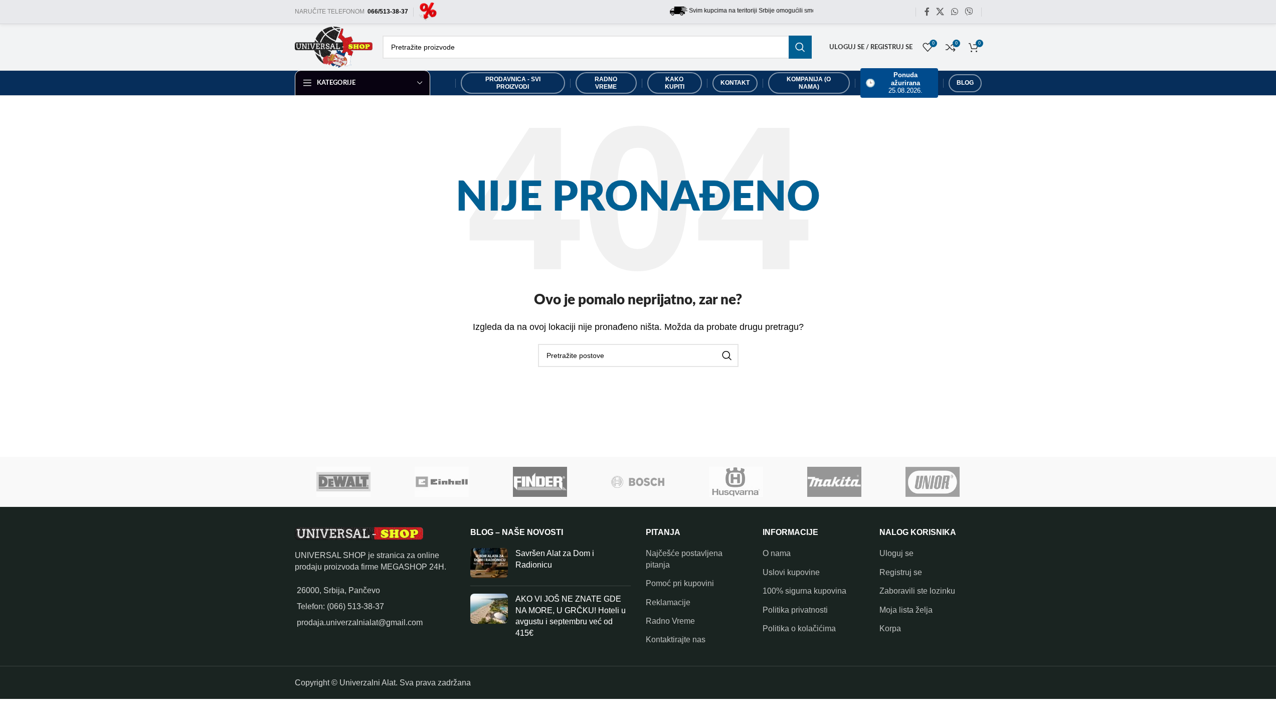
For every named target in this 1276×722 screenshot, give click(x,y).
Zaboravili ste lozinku (917, 591)
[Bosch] (638, 482)
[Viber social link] (968, 12)
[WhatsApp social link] (954, 12)
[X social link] (940, 12)
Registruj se (900, 572)
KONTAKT (735, 82)
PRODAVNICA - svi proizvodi (512, 83)
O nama (777, 553)
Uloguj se (896, 553)
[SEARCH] (800, 47)
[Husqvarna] (736, 482)
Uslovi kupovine (791, 572)
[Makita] (834, 482)
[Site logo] (428, 11)
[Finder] (540, 482)
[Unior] (932, 482)
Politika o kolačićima (799, 628)
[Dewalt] (344, 482)
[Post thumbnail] (489, 563)
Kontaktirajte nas (675, 639)
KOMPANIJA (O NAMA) (809, 83)
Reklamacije (668, 602)
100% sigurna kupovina (804, 591)
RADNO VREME (606, 83)
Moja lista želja (906, 610)
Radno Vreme (670, 621)
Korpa (890, 628)
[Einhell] (442, 482)
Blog (965, 82)
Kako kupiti (674, 83)
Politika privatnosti (795, 610)
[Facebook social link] (927, 12)
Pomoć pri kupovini (680, 583)
